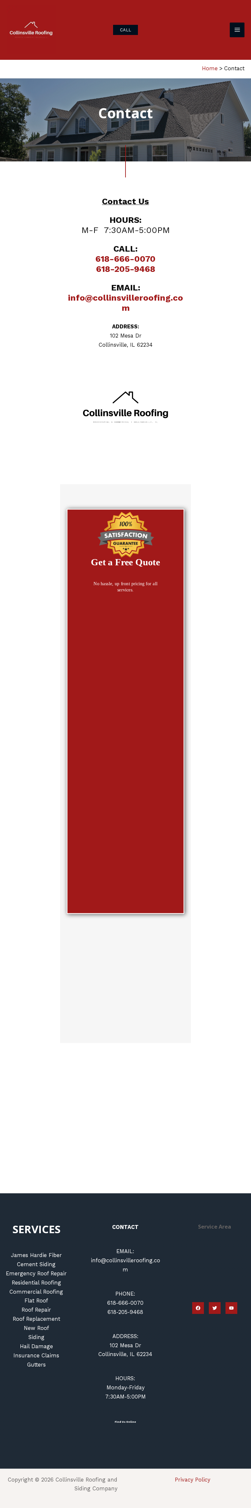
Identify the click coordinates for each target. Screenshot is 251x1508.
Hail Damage (36, 1346)
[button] (125, 30)
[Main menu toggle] (237, 30)
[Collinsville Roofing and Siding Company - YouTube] (231, 1308)
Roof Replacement (36, 1319)
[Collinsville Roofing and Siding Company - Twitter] (215, 1308)
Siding (36, 1337)
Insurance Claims (36, 1355)
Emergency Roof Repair (36, 1273)
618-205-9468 (125, 269)
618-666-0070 (125, 259)
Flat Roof (36, 1301)
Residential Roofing (36, 1283)
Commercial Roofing (36, 1292)
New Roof (36, 1328)
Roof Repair (36, 1310)
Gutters (36, 1365)
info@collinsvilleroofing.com (125, 303)
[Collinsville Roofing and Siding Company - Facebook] (198, 1308)
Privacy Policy (192, 1480)
